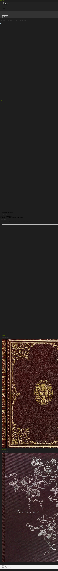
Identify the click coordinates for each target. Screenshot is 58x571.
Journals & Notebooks (5, 15)
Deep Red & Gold (3, 449)
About (2, 17)
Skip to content (2, 0)
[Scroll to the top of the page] (0, 570)
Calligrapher (2, 335)
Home (2, 11)
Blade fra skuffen (5, 566)
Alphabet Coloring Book (5, 16)
